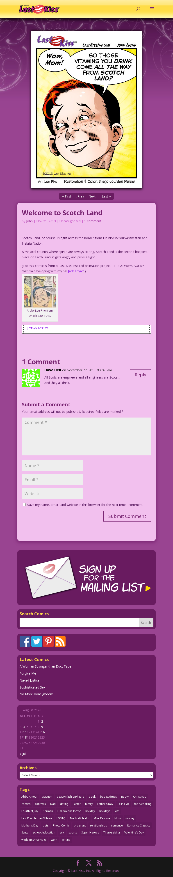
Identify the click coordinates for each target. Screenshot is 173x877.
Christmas (139, 797)
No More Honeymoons (37, 694)
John (29, 221)
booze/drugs (108, 797)
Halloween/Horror (69, 811)
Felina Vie (124, 804)
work (54, 840)
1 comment (92, 221)
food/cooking (142, 804)
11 (25, 732)
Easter (77, 804)
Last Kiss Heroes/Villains (36, 818)
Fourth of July (29, 811)
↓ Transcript (37, 328)
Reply (140, 375)
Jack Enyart (76, 271)
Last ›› (106, 196)
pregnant (80, 825)
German (48, 811)
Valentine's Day (134, 832)
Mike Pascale (102, 818)
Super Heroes (90, 832)
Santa (24, 832)
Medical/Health (79, 818)
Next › (93, 196)
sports (72, 832)
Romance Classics (138, 825)
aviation (47, 797)
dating (64, 804)
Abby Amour (29, 797)
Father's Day (105, 804)
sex (62, 832)
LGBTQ (61, 818)
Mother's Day (29, 825)
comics (25, 804)
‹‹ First (66, 196)
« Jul (23, 754)
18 (25, 737)
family (89, 804)
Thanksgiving (111, 832)
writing (66, 840)
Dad (53, 804)
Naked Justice (29, 680)
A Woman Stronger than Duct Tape (45, 666)
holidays (104, 811)
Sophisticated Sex (32, 687)
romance (117, 825)
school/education (44, 832)
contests (40, 804)
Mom (117, 818)
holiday (90, 811)
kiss (117, 811)
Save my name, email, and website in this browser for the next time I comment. (85, 505)
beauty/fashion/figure (70, 797)
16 (43, 732)
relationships (98, 825)
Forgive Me (28, 673)
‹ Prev (80, 196)
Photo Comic (61, 825)
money (129, 818)
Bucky (125, 797)
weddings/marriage (33, 840)
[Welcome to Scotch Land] (86, 109)
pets (45, 825)
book (92, 797)
